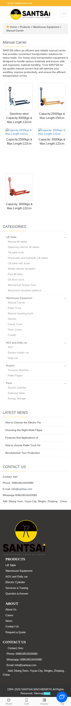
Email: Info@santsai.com (19, 3)
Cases (9, 615)
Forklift (12, 335)
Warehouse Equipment (46, 26)
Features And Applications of (21, 437)
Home (13, 26)
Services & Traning (16, 587)
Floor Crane (15, 329)
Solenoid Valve (16, 393)
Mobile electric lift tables (21, 268)
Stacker (12, 318)
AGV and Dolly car (16, 342)
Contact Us (12, 626)
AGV (10, 347)
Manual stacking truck (20, 313)
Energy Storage (17, 398)
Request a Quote (15, 632)
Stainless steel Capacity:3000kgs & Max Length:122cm (19, 118)
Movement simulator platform (25, 290)
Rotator (10, 365)
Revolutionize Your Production (22, 452)
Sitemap (39, 693)
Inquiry (44, 703)
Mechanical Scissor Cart (22, 285)
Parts (9, 383)
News (8, 620)
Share (8, 703)
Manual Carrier (15, 30)
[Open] (67, 54)
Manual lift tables (17, 241)
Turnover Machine (18, 370)
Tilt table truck (16, 252)
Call (26, 703)
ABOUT (11, 604)
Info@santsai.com (21, 489)
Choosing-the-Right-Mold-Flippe (23, 430)
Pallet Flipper (15, 375)
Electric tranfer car (18, 352)
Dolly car (13, 358)
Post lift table (15, 274)
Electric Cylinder (17, 387)
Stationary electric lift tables (23, 247)
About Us (11, 609)
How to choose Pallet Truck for (22, 445)
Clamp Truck (15, 324)
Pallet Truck (14, 307)
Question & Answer (16, 593)
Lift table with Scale (19, 263)
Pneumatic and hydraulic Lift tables (28, 257)
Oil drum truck (16, 279)
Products (25, 26)
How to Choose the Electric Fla (23, 422)
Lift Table (11, 237)
